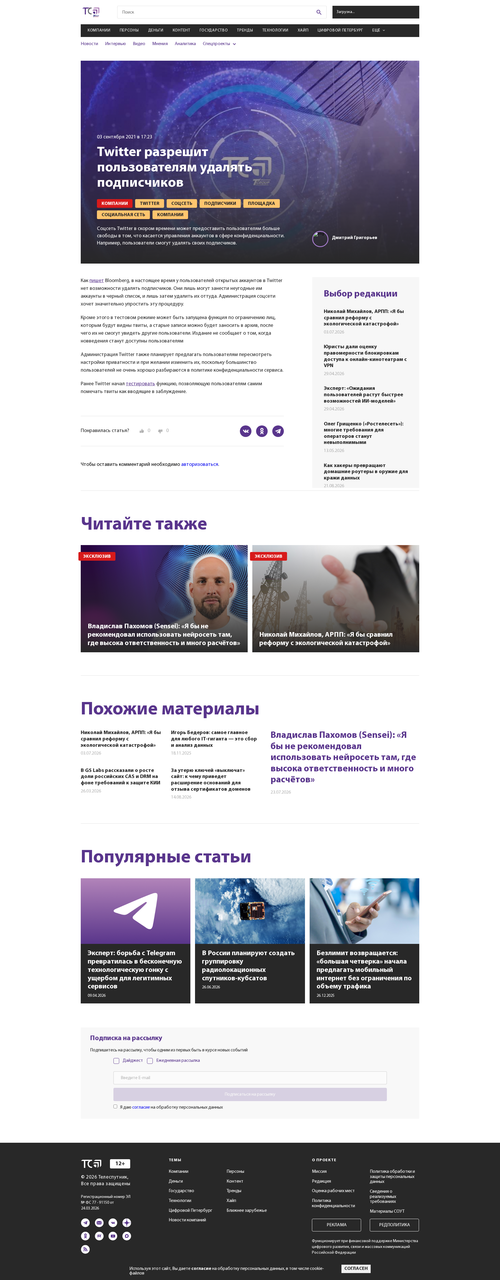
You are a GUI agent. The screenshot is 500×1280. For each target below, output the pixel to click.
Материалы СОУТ (387, 1211)
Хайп (303, 30)
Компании (99, 30)
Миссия (319, 1171)
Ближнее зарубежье (247, 1210)
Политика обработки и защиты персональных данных (392, 1176)
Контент (181, 30)
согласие (141, 1107)
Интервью (115, 44)
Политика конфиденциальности (333, 1203)
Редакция (321, 1181)
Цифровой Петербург (340, 30)
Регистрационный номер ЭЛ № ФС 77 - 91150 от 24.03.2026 (105, 1203)
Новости (89, 44)
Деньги (155, 30)
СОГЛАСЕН (356, 1268)
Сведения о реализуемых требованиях (383, 1196)
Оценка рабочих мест (333, 1191)
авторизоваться (199, 464)
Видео (139, 44)
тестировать (140, 384)
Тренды (245, 30)
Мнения (160, 44)
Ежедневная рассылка (178, 1060)
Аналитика (185, 44)
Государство (214, 30)
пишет (96, 281)
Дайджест (133, 1060)
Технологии (275, 30)
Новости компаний (187, 1220)
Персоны (129, 30)
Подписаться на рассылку (250, 1094)
